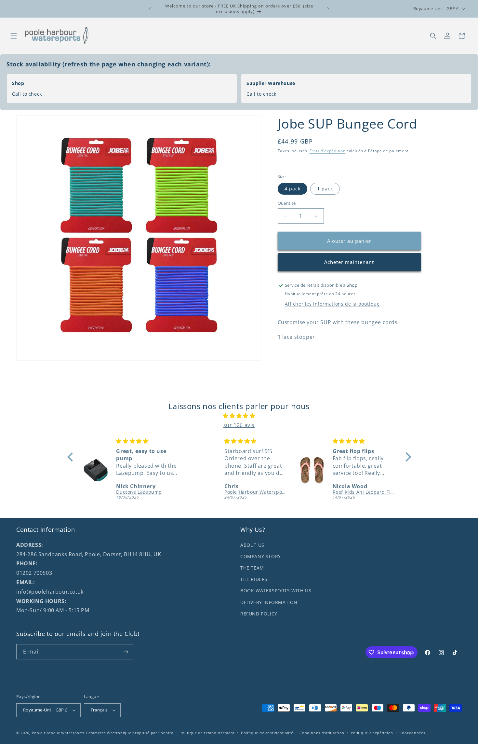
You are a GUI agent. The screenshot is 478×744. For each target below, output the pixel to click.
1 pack (325, 189)
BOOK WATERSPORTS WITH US (275, 590)
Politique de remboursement (206, 732)
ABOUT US (252, 545)
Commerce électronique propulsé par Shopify (129, 732)
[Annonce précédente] (150, 9)
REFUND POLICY (258, 614)
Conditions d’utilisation (321, 732)
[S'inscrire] (126, 651)
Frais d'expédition (328, 151)
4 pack (292, 189)
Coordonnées (412, 732)
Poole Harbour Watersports (58, 732)
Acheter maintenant (349, 262)
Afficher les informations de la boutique (332, 304)
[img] (239, 415)
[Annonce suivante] (328, 9)
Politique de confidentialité (267, 732)
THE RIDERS (254, 579)
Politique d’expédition (372, 732)
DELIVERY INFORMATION (269, 602)
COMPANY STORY (260, 556)
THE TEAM (252, 568)
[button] (14, 36)
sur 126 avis (239, 425)
